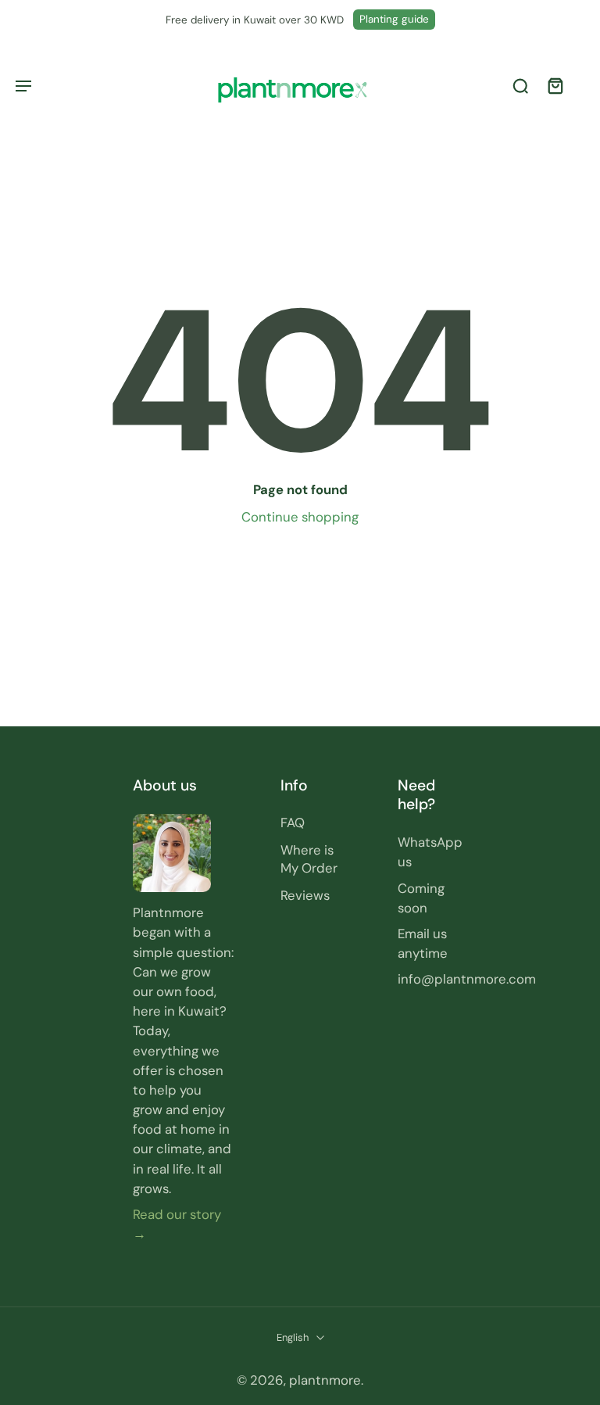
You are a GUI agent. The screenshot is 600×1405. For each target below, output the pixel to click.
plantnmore (325, 1380)
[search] (520, 86)
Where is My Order (309, 858)
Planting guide (394, 19)
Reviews (305, 895)
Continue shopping (300, 516)
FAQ (292, 822)
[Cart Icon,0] (555, 85)
